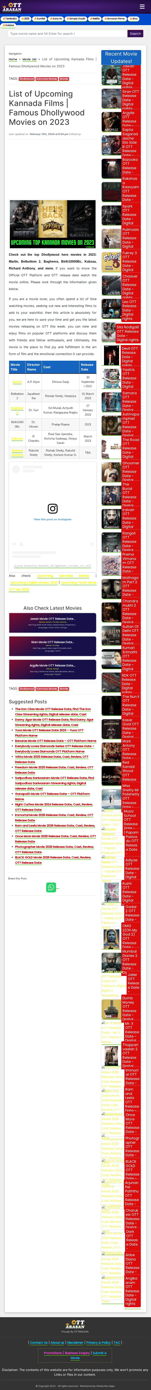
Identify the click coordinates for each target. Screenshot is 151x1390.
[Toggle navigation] (142, 7)
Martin (17, 382)
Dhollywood (27, 78)
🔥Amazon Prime (114, 18)
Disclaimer (75, 1342)
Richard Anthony (17, 452)
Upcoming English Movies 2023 (34, 582)
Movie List (30, 59)
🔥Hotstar (8, 25)
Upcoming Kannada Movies (63, 575)
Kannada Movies (47, 78)
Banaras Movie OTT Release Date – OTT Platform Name (55, 741)
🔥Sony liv (56, 18)
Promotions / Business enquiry (67, 1353)
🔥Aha (133, 18)
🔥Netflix (95, 18)
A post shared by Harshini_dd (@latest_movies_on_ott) (52, 566)
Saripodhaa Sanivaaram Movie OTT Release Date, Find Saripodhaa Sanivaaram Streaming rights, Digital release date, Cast (54, 783)
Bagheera (17, 410)
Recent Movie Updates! (121, 57)
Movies (64, 78)
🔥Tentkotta (10, 18)
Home (13, 59)
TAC (117, 1342)
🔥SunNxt (39, 18)
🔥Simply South (75, 18)
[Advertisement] (53, 170)
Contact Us (39, 1342)
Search (135, 34)
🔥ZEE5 (25, 18)
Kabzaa (17, 438)
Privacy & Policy (98, 1342)
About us (57, 1342)
